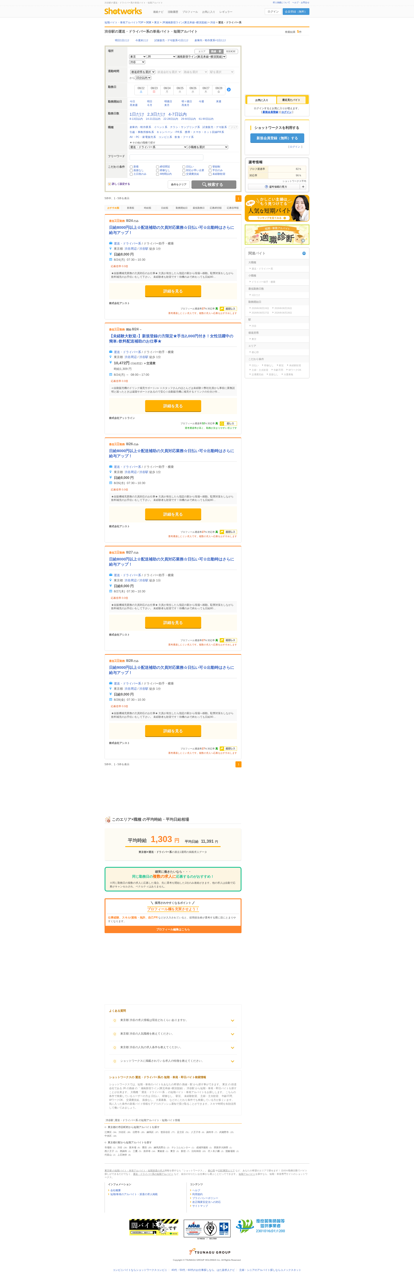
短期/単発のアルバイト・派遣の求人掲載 (134, 1194)
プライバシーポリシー (205, 1198)
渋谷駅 (143, 248)
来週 (218, 101)
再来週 (134, 105)
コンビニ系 (165, 137)
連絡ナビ (158, 11)
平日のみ (217, 170)
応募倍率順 (233, 208)
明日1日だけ (122, 40)
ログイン (273, 11)
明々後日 (187, 101)
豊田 (144, 1147)
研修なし (165, 170)
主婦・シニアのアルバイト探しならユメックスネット (270, 1270)
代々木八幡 (214, 1151)
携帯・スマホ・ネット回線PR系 (204, 132)
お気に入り (208, 11)
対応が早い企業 (195, 170)
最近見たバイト (291, 99)
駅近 (281, 365)
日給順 (164, 208)
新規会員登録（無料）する (277, 138)
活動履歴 (173, 11)
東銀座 (161, 1151)
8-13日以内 (136, 118)
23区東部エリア (226, 1170)
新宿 (183, 1151)
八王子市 (196, 1132)
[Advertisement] (173, 787)
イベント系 (161, 127)
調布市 (209, 1132)
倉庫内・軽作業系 (140, 127)
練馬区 (150, 1132)
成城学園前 (202, 1147)
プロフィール (190, 11)
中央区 (108, 1135)
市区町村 (230, 51)
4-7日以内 (177, 114)
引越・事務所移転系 (142, 132)
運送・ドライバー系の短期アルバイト (153, 1174)
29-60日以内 (188, 118)
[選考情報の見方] (277, 186)
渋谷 (120, 1147)
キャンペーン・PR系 (169, 132)
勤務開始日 (182, 208)
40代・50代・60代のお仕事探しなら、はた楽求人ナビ (203, 1270)
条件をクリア (179, 184)
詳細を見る (173, 291)
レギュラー (226, 11)
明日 (149, 101)
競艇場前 (230, 1151)
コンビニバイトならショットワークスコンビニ (140, 1270)
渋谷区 (122, 1132)
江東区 (108, 1132)
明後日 (168, 101)
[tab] (261, 100)
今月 (149, 105)
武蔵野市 (224, 1132)
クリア (234, 127)
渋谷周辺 (131, 248)
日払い (190, 166)
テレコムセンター (180, 1147)
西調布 (123, 1151)
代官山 (108, 1154)
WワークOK (295, 370)
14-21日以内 (153, 118)
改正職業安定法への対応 (206, 1202)
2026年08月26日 (283, 308)
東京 (172, 1151)
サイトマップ (200, 1205)
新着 (136, 166)
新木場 (132, 1147)
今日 (132, 101)
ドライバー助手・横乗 (263, 282)
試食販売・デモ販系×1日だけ (171, 40)
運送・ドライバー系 (127, 243)
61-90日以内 (206, 118)
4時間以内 (166, 173)
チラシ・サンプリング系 (185, 127)
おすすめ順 (113, 208)
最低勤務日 (199, 208)
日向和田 (196, 1151)
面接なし (138, 170)
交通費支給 (192, 173)
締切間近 (165, 166)
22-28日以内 (170, 118)
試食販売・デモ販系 (214, 127)
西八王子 (109, 1151)
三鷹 (135, 1151)
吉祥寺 (147, 1151)
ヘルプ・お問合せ (300, 2)
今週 (201, 101)
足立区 (180, 1132)
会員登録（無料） (296, 11)
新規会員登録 (270, 112)
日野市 (136, 1132)
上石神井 (122, 1154)
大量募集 (288, 374)
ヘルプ (196, 1190)
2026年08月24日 (260, 308)
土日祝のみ (139, 173)
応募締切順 (216, 208)
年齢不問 (278, 370)
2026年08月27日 (260, 312)
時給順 (147, 208)
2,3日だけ (156, 114)
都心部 (255, 352)
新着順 (130, 208)
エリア (201, 51)
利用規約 (197, 1194)
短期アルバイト (247, 1174)
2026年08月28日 (283, 312)
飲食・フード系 (184, 137)
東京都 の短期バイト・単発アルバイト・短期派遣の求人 (135, 1170)
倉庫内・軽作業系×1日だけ (210, 40)
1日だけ (137, 114)
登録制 (216, 166)
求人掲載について (281, 2)
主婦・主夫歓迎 (260, 370)
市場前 (108, 1147)
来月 (166, 105)
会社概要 (115, 1190)
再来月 (185, 105)
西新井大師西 (221, 1147)
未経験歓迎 (218, 173)
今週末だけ (141, 40)
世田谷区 (165, 1132)
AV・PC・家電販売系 (143, 137)
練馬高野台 (160, 1147)
